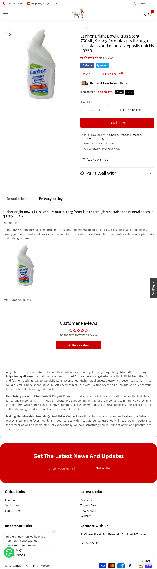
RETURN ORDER (15, 555)
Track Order (12, 511)
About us (10, 500)
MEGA (83, 29)
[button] (89, 58)
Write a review (78, 345)
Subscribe (103, 468)
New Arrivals (88, 511)
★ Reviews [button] (153, 288)
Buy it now (117, 123)
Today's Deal (88, 505)
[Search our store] (144, 13)
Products (86, 500)
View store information (102, 149)
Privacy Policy (13, 550)
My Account (12, 505)
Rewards (86, 516)
